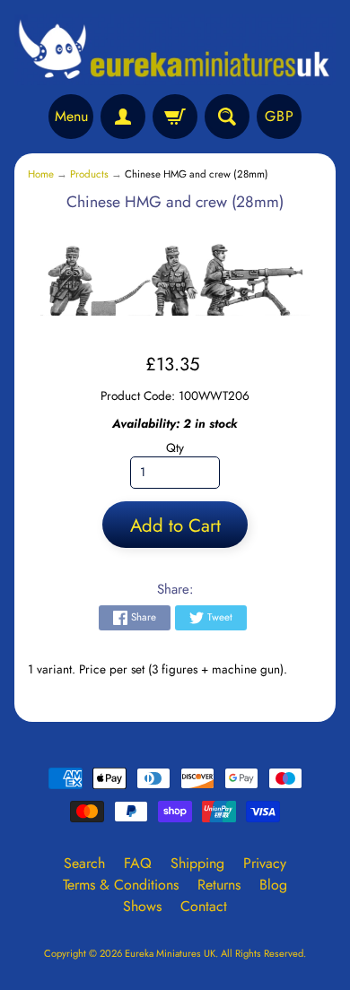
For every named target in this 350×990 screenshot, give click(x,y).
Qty (175, 447)
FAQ (138, 863)
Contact (203, 906)
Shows (142, 906)
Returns (219, 884)
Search (84, 863)
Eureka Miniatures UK (170, 953)
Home (41, 174)
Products (89, 174)
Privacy (264, 863)
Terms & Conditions (121, 884)
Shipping (197, 863)
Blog (273, 884)
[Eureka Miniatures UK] (175, 49)
